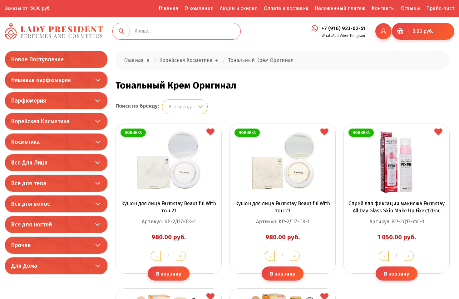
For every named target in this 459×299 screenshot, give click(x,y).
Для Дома (24, 265)
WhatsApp (330, 35)
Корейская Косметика (40, 121)
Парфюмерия (28, 100)
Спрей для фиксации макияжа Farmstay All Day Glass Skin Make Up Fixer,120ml (396, 207)
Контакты (383, 8)
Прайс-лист (440, 8)
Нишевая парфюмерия (41, 80)
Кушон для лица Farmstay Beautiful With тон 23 (282, 207)
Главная (168, 8)
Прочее (21, 245)
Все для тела (28, 183)
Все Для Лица (29, 162)
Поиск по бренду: (137, 106)
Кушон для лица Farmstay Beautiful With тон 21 (168, 207)
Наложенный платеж (340, 8)
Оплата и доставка (286, 8)
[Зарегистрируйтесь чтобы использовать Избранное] (210, 132)
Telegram (357, 35)
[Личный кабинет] (383, 31)
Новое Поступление (37, 59)
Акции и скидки (239, 8)
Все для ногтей (31, 224)
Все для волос (30, 203)
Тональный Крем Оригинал (261, 60)
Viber (344, 35)
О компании (199, 8)
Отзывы (410, 8)
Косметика (25, 142)
